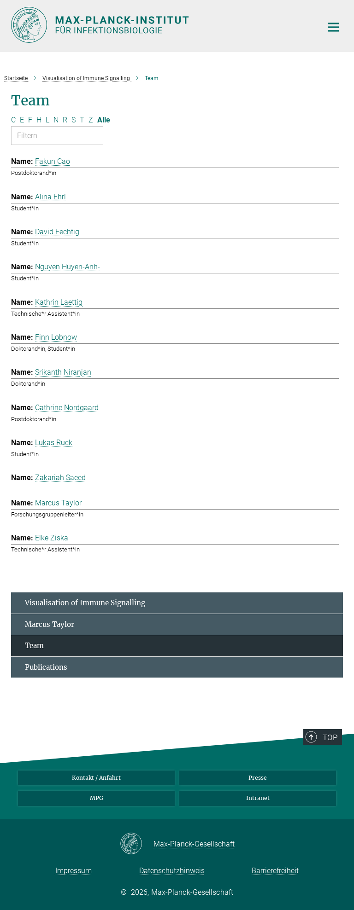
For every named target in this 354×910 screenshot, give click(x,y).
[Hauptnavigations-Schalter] (333, 27)
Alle (103, 120)
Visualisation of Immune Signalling (85, 602)
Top (330, 737)
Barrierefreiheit (275, 870)
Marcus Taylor (49, 624)
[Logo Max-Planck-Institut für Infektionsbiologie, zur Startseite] (161, 25)
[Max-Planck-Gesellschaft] (136, 844)
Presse (257, 777)
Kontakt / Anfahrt (96, 777)
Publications (46, 667)
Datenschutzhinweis (172, 870)
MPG (96, 797)
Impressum (73, 870)
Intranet (258, 797)
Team (34, 645)
